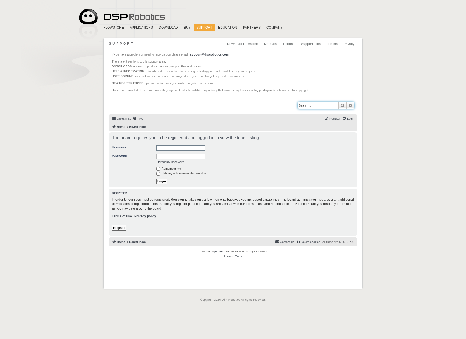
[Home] (134, 102)
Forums (332, 44)
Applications (141, 27)
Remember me (171, 168)
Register (119, 228)
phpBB (218, 251)
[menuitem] (138, 118)
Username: (119, 147)
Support (204, 27)
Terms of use (122, 216)
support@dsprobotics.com (209, 54)
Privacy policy (145, 216)
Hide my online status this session (183, 173)
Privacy (349, 44)
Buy (187, 27)
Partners (252, 27)
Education (227, 27)
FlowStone (114, 27)
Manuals (270, 44)
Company (274, 27)
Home (121, 16)
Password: (119, 155)
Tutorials (289, 44)
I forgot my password (170, 161)
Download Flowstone (242, 44)
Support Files (311, 44)
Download (168, 27)
